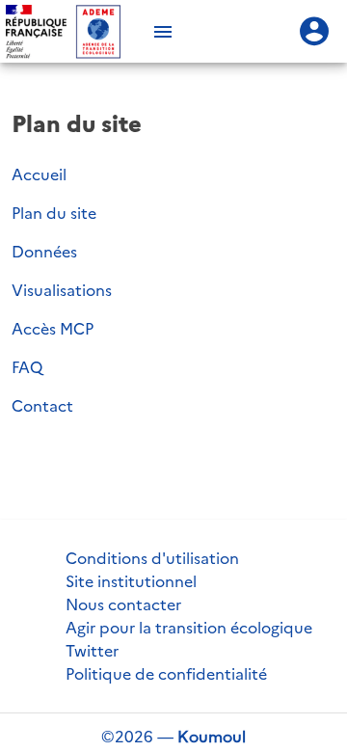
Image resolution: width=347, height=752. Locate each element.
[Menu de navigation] (163, 32)
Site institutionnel (131, 581)
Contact (42, 405)
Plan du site (54, 213)
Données (44, 251)
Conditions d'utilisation (152, 558)
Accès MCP (52, 328)
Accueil (39, 174)
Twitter (92, 650)
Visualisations (62, 290)
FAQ (27, 367)
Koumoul (211, 736)
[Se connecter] (314, 32)
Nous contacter (123, 604)
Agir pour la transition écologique (189, 627)
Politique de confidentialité (166, 673)
